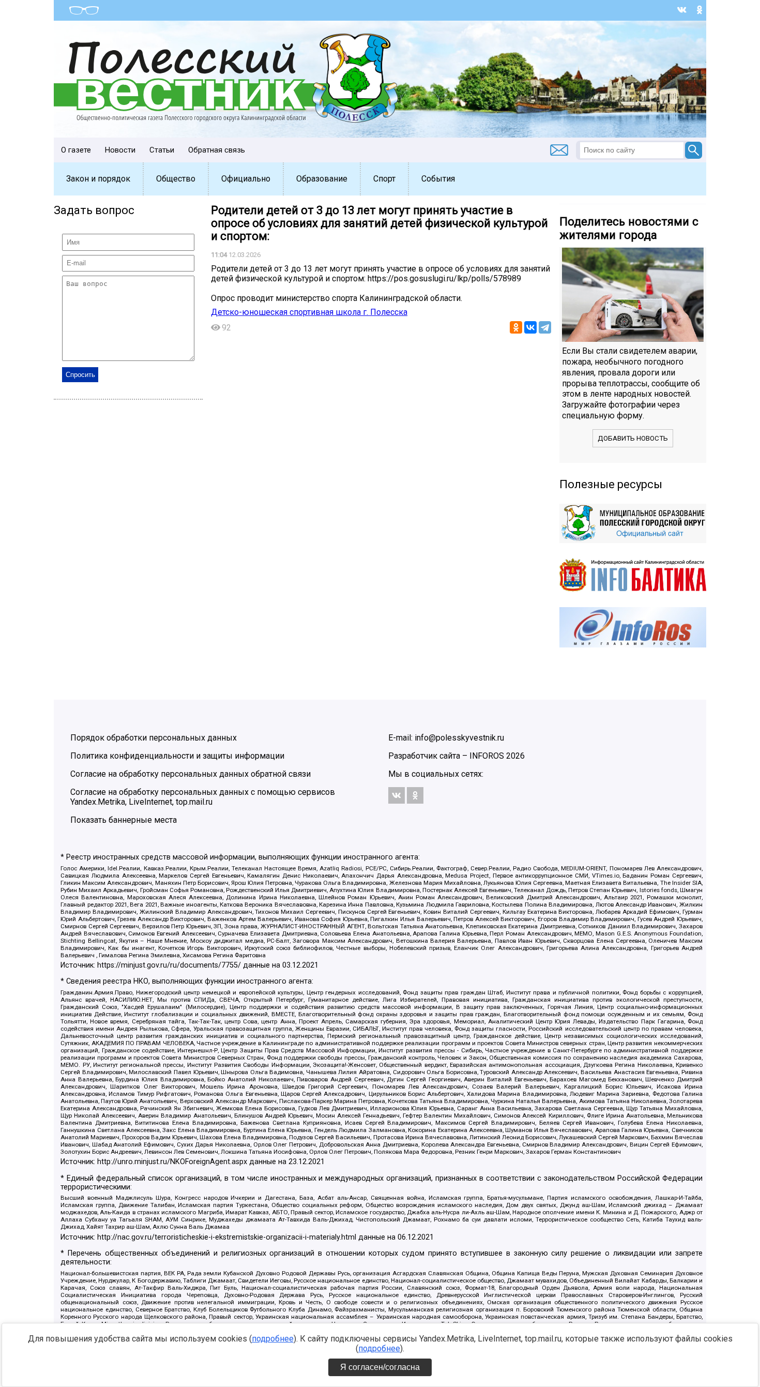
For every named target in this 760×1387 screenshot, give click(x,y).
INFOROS (486, 756)
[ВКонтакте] (530, 327)
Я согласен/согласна (380, 1367)
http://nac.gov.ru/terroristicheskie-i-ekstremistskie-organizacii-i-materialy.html (226, 1237)
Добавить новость (633, 438)
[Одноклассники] (516, 327)
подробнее (273, 1339)
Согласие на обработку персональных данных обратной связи (190, 774)
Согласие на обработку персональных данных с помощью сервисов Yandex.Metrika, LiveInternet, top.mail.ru (202, 797)
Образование (321, 179)
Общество (175, 179)
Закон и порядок (98, 179)
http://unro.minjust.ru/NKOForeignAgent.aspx (172, 1161)
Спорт (384, 179)
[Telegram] (545, 327)
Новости (120, 150)
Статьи (161, 150)
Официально (245, 179)
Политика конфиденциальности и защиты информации (177, 756)
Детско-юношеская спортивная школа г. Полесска (309, 312)
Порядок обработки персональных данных (153, 738)
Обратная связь (216, 150)
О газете (76, 150)
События (438, 179)
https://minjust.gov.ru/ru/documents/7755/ (169, 965)
